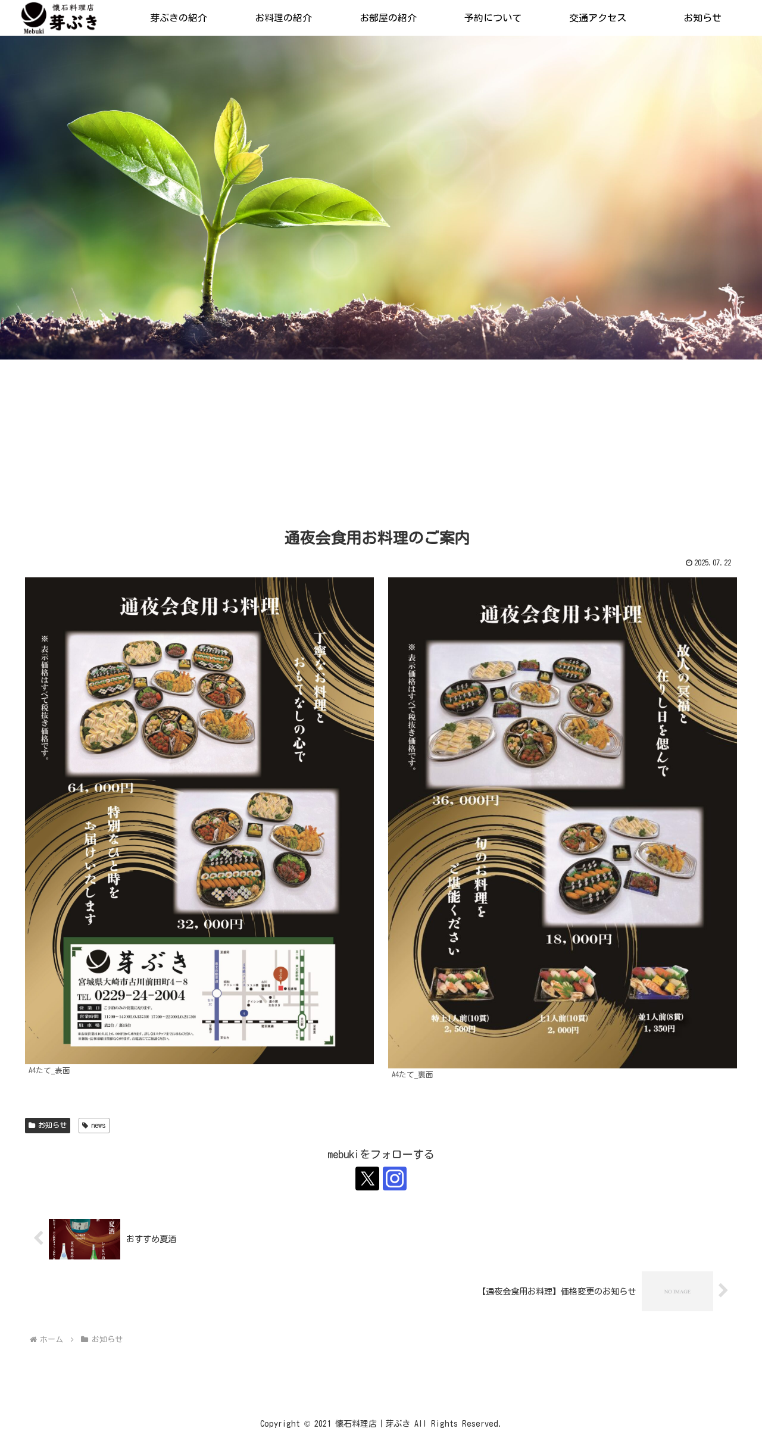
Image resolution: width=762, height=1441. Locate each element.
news (98, 1125)
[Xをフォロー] (367, 1178)
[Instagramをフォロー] (395, 1178)
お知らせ (52, 1125)
